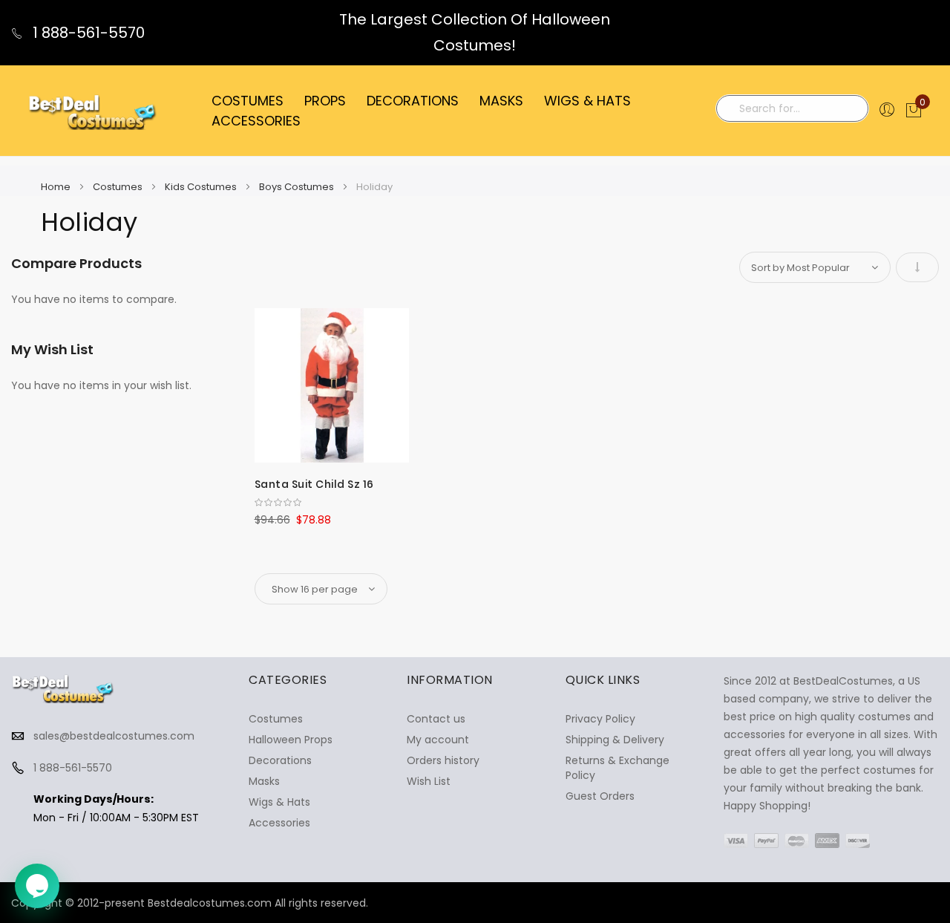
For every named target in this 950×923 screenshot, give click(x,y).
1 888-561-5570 (87, 32)
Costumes (119, 187)
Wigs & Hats (279, 802)
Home (57, 187)
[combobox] (792, 108)
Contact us (436, 718)
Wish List (429, 781)
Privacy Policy (600, 718)
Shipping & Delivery (615, 739)
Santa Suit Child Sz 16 (314, 484)
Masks (264, 781)
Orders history (443, 760)
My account (438, 739)
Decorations (280, 760)
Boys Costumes (297, 187)
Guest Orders (600, 796)
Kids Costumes (202, 187)
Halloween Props (290, 739)
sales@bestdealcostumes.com (113, 735)
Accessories (279, 822)
